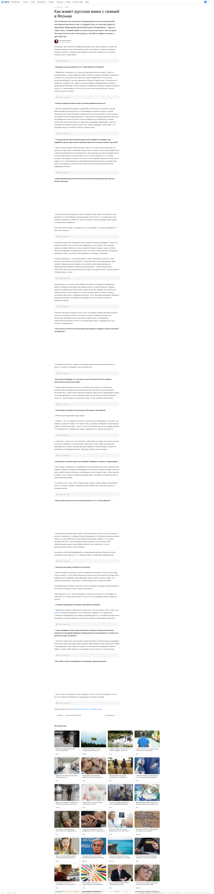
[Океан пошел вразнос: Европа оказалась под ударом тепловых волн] (120, 850)
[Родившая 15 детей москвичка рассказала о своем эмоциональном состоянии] (93, 796)
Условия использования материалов (193, 892)
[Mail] (2, 2)
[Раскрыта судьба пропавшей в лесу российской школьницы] (120, 796)
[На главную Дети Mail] (6, 2)
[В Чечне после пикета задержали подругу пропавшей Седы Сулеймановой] (147, 877)
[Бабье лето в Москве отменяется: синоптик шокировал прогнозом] (66, 796)
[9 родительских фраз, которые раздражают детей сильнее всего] (93, 823)
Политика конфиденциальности (175, 892)
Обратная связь (207, 892)
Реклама (14, 892)
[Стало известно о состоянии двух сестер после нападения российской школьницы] (147, 743)
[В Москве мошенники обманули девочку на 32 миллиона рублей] (147, 850)
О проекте (141, 892)
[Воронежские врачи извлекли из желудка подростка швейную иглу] (147, 796)
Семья (66, 7)
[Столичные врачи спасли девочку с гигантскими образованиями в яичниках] (147, 769)
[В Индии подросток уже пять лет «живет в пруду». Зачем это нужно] (120, 743)
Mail (3, 892)
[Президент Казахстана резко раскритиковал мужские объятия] (93, 850)
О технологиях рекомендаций (158, 892)
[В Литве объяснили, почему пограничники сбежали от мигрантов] (93, 743)
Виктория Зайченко (65, 40)
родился (57, 613)
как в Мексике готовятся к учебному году (86, 709)
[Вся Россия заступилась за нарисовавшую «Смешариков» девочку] (93, 877)
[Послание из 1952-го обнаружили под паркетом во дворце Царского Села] (147, 823)
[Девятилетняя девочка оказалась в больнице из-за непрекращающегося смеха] (66, 769)
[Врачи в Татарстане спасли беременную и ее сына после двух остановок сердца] (120, 823)
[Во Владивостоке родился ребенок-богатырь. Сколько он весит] (93, 769)
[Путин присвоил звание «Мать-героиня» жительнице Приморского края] (120, 877)
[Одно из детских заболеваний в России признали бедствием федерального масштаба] (66, 850)
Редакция (147, 892)
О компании (8, 892)
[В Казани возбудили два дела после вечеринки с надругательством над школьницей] (66, 743)
